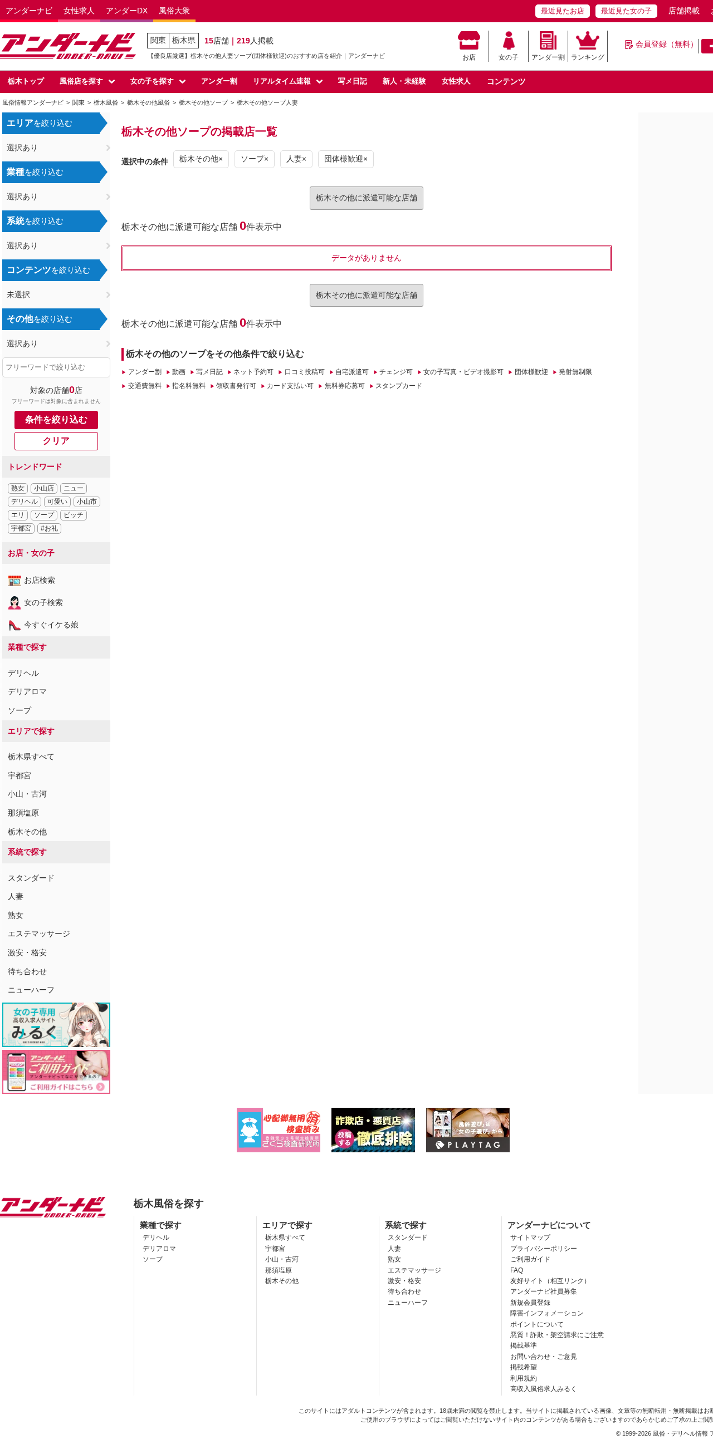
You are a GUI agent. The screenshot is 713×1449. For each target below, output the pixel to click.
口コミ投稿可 (304, 372)
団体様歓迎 (531, 372)
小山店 (44, 488)
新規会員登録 (530, 1302)
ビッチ (74, 515)
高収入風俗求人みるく (543, 1389)
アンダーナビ (29, 10)
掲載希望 (523, 1367)
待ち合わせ (27, 971)
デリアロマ (27, 691)
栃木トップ (26, 81)
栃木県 (184, 40)
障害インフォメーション (547, 1313)
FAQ (516, 1270)
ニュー (74, 488)
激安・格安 (27, 952)
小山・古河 (27, 793)
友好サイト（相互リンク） (550, 1281)
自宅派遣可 (352, 372)
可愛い (57, 501)
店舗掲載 (684, 10)
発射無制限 (575, 372)
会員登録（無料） (667, 44)
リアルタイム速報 (282, 81)
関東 (158, 40)
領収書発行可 (236, 386)
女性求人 (79, 10)
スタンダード (31, 877)
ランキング (587, 57)
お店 (469, 57)
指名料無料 (189, 386)
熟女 (18, 488)
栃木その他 (27, 831)
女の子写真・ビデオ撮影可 (463, 372)
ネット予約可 (253, 372)
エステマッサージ (39, 933)
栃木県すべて (31, 756)
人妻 (15, 896)
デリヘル (24, 501)
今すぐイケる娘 (51, 624)
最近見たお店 (562, 11)
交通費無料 (144, 386)
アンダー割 (548, 57)
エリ (18, 515)
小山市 (87, 501)
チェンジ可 (396, 372)
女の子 (509, 57)
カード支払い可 (290, 386)
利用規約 (523, 1378)
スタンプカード (398, 386)
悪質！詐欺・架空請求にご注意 (557, 1335)
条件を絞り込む (56, 419)
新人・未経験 (404, 81)
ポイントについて (537, 1324)
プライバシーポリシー (543, 1248)
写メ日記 (352, 81)
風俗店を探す (81, 81)
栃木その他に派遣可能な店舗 (366, 197)
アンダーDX (127, 10)
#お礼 (49, 528)
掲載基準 (523, 1345)
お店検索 (39, 580)
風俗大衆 (174, 10)
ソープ (44, 515)
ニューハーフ (31, 989)
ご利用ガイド (530, 1259)
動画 (178, 372)
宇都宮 (21, 528)
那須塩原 (23, 812)
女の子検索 (43, 602)
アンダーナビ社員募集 (543, 1291)
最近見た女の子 (626, 11)
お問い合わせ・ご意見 (543, 1356)
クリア (56, 440)
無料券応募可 (344, 386)
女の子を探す (152, 81)
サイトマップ (530, 1237)
